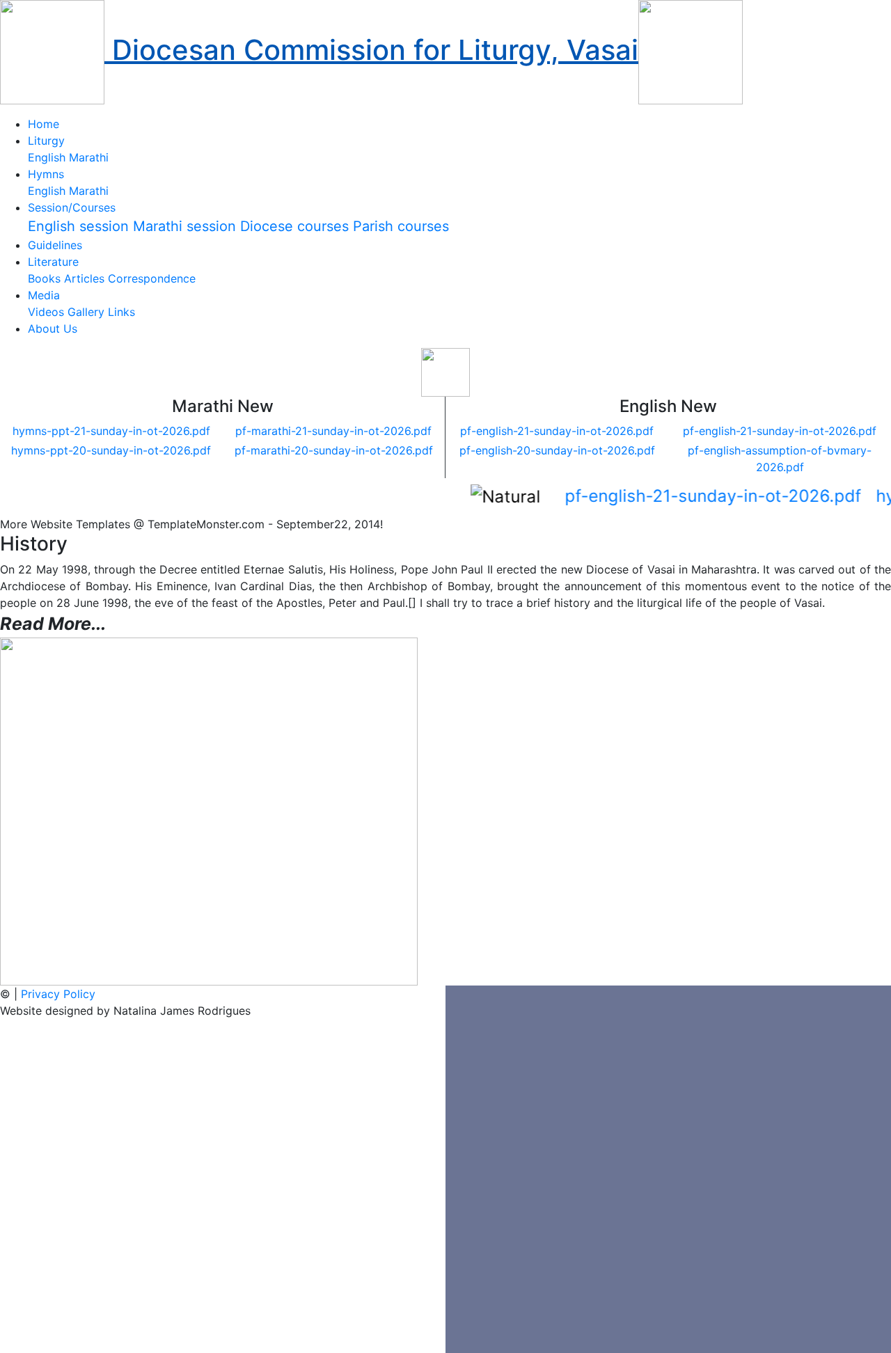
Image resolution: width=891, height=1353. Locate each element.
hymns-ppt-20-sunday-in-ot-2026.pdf (111, 450)
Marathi (89, 157)
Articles (84, 278)
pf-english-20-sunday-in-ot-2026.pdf (557, 450)
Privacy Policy (58, 994)
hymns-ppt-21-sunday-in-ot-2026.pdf (111, 431)
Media (44, 295)
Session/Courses (72, 207)
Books (44, 278)
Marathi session (184, 226)
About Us (52, 328)
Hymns (46, 174)
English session (78, 226)
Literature (53, 262)
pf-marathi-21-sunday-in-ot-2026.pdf (333, 431)
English (46, 157)
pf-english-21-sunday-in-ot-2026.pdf (557, 431)
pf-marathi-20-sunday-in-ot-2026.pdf (334, 450)
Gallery (86, 312)
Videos (46, 312)
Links (121, 312)
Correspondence (152, 278)
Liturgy (46, 141)
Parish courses (401, 226)
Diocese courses (294, 226)
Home (43, 124)
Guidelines (55, 245)
